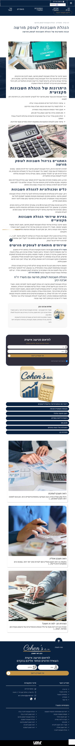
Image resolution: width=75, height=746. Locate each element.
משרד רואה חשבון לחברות (59, 725)
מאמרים (20, 9)
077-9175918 (34, 272)
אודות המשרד (55, 9)
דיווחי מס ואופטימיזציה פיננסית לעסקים (52, 404)
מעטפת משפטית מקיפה (58, 409)
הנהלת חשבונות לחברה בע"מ (27, 712)
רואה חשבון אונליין (62, 727)
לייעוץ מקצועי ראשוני (63, 13)
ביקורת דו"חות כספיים (59, 418)
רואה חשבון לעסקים (29, 727)
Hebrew (53, 4)
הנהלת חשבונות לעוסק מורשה (26, 717)
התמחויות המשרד (38, 9)
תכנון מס (64, 423)
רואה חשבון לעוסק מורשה (27, 722)
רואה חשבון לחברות (29, 725)
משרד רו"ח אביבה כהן (59, 249)
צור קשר (10, 9)
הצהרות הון (63, 432)
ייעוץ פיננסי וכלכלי (60, 413)
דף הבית (68, 9)
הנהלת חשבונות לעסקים (28, 720)
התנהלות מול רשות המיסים (57, 427)
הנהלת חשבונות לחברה (60, 730)
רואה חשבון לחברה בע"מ (28, 714)
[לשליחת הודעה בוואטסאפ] (11, 235)
